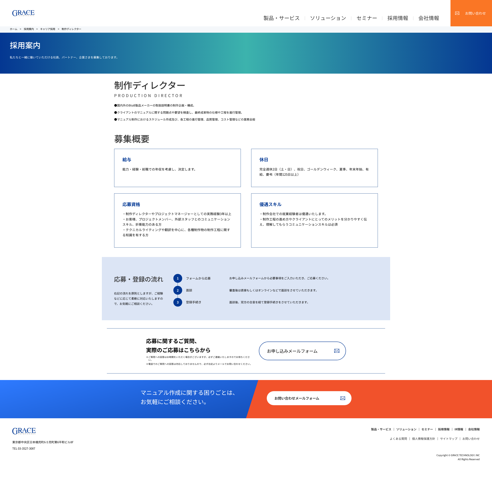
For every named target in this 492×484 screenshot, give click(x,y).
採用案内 (29, 29)
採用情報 (397, 18)
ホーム (13, 29)
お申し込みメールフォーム (292, 351)
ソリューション (328, 18)
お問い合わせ (475, 13)
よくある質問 (398, 438)
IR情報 (459, 429)
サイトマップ (448, 438)
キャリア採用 (47, 29)
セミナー (367, 18)
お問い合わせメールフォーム (296, 398)
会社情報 (428, 18)
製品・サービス (281, 18)
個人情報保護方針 (423, 438)
